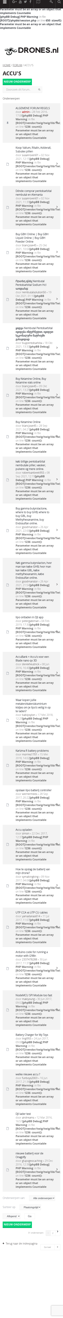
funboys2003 (29, 1078)
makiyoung (28, 999)
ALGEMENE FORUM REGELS (33, 108)
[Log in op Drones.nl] (51, 4)
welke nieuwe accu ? (28, 1074)
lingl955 (26, 1038)
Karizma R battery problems (32, 750)
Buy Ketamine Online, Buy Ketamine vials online (31, 380)
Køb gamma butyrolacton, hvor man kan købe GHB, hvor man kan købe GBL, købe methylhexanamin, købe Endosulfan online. (34, 570)
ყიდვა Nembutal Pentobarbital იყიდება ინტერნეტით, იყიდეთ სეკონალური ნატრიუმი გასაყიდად (34, 333)
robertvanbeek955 (33, 472)
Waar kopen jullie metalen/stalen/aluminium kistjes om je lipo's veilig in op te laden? (33, 705)
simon (25, 833)
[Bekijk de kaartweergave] (38, 4)
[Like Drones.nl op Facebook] (30, 4)
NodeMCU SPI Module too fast (34, 995)
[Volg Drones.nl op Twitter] (25, 4)
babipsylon (28, 715)
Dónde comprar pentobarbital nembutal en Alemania (34, 192)
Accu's (12, 73)
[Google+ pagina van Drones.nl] (14, 4)
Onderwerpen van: (14, 1198)
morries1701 (29, 754)
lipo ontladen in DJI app (30, 617)
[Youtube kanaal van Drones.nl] (20, 4)
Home (7, 65)
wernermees (29, 794)
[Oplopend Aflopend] (13, 1216)
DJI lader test (23, 1114)
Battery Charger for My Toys (32, 1035)
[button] (57, 1233)
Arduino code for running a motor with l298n (32, 954)
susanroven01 (30, 155)
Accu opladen (24, 830)
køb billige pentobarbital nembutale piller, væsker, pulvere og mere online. (31, 465)
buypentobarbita (32, 343)
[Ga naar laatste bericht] (57, 122)
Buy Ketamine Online (28, 422)
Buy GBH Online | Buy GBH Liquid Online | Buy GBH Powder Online (32, 237)
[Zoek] (39, 89)
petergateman (30, 621)
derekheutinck (30, 664)
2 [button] (52, 1233)
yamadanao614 (31, 916)
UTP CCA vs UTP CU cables (32, 912)
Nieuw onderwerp (17, 82)
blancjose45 (29, 245)
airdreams (28, 1117)
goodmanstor (30, 527)
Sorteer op (9, 1207)
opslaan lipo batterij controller (34, 790)
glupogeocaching (32, 1161)
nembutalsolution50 (34, 292)
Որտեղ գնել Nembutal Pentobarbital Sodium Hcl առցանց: (31, 284)
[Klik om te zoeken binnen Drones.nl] (59, 4)
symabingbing (30, 876)
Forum (17, 65)
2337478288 (29, 959)
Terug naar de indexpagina (21, 1243)
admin (26, 112)
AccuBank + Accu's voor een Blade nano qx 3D (32, 658)
